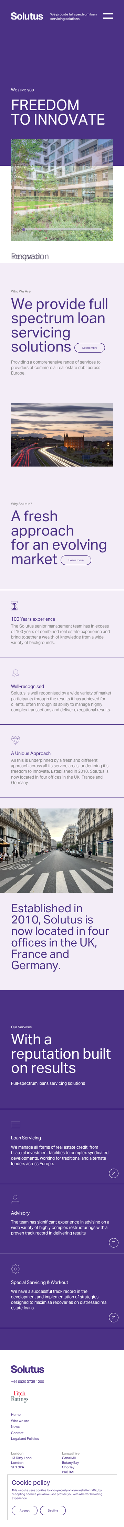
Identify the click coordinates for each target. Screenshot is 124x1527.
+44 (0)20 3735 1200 (27, 1382)
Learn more (89, 348)
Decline (53, 1511)
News (15, 1427)
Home (16, 1415)
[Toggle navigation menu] (108, 16)
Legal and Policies (25, 1439)
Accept (25, 1511)
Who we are (20, 1421)
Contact (17, 1433)
